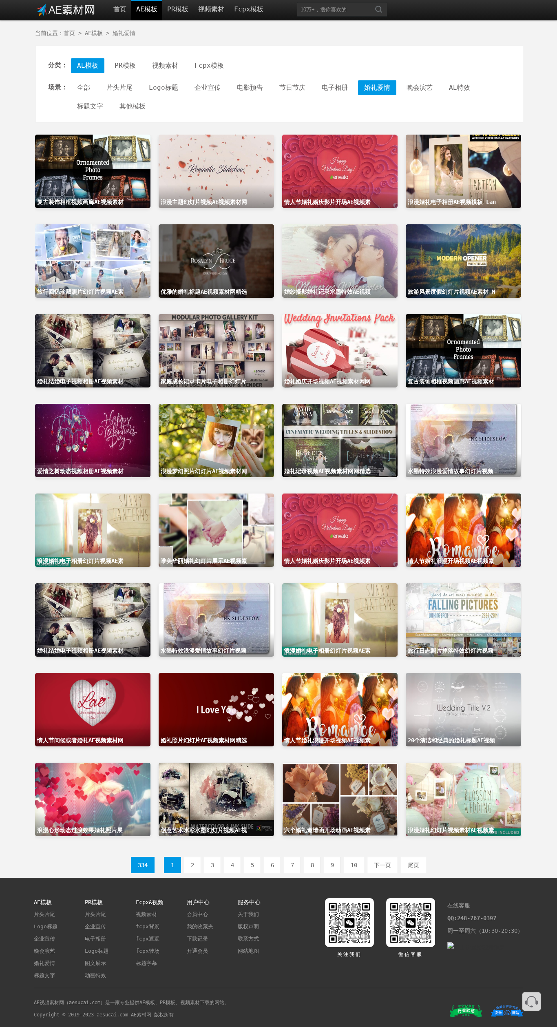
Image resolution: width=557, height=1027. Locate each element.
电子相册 (335, 87)
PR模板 (177, 9)
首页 (119, 9)
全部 (83, 87)
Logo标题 (163, 87)
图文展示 (95, 963)
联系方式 (248, 939)
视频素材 (211, 9)
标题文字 (90, 106)
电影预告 (250, 87)
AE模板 (146, 9)
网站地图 (248, 951)
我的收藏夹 (200, 926)
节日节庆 (292, 87)
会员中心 (197, 914)
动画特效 (95, 975)
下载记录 (197, 939)
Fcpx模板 (248, 9)
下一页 (382, 865)
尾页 (413, 865)
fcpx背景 (147, 926)
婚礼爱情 (124, 33)
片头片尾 (119, 87)
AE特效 (459, 87)
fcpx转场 (147, 951)
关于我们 (248, 914)
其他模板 (132, 106)
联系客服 (531, 1001)
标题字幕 (146, 963)
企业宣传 (208, 87)
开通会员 (197, 951)
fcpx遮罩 (147, 939)
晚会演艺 (420, 87)
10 (354, 865)
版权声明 (248, 926)
